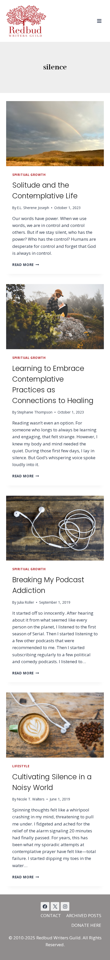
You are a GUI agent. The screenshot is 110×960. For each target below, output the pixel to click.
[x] (45, 906)
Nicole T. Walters (31, 799)
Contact (51, 915)
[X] (55, 906)
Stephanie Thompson (34, 412)
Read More (25, 264)
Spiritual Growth (29, 175)
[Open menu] (99, 21)
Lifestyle (20, 766)
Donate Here (86, 925)
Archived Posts (83, 915)
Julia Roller (25, 602)
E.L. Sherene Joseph (33, 207)
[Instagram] (65, 906)
